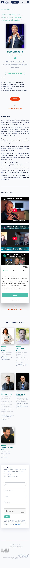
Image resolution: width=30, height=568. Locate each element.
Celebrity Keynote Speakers (13, 14)
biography (2, 565)
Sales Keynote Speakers (7, 20)
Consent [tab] (5, 270)
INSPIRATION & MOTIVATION (17, 16)
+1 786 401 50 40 (15, 109)
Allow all (15, 295)
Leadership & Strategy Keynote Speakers (11, 17)
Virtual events (17, 20)
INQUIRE (15, 99)
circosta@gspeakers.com (15, 73)
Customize (14, 300)
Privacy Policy (15, 558)
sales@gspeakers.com (16, 547)
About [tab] (24, 270)
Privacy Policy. (17, 524)
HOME (2, 9)
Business (4, 14)
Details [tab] (15, 270)
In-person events (6, 16)
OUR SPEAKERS (7, 9)
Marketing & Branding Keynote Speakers (11, 19)
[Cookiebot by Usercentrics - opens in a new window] (22, 267)
